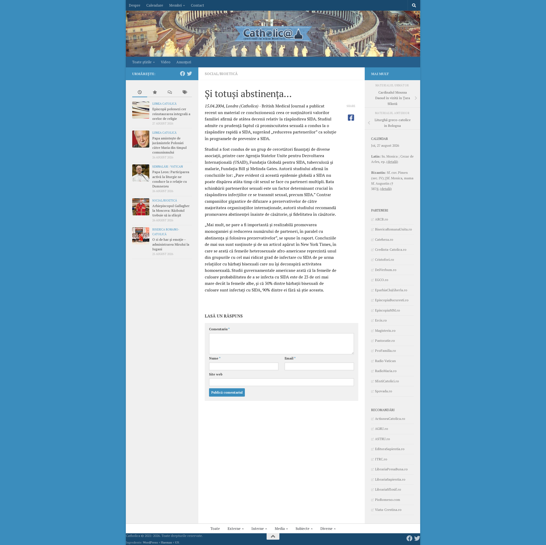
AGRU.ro (381, 428)
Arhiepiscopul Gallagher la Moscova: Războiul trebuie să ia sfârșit (171, 210)
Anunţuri (183, 61)
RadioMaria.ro (385, 370)
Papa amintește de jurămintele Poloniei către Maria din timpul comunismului (169, 145)
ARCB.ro (381, 219)
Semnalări (160, 166)
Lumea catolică (164, 104)
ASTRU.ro (382, 438)
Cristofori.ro (384, 259)
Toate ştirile (142, 61)
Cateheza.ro (384, 239)
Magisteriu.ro (385, 330)
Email (290, 358)
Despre (134, 5)
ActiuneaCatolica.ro (390, 418)
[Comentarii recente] (169, 92)
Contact (197, 5)
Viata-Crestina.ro (388, 509)
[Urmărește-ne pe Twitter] (189, 73)
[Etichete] (184, 92)
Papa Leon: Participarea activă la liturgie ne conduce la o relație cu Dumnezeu (170, 179)
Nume (215, 358)
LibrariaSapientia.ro (390, 479)
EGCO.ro (381, 279)
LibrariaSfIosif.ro (388, 489)
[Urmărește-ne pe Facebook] (182, 73)
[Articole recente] (139, 92)
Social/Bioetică (221, 73)
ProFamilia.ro (385, 350)
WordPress (150, 542)
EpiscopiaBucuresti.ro (391, 300)
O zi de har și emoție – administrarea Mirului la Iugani (170, 244)
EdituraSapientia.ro (389, 448)
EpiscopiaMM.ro (387, 310)
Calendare (154, 5)
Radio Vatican (385, 360)
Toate (215, 528)
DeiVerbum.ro (385, 269)
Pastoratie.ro (385, 340)
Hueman (166, 542)
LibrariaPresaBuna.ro (391, 469)
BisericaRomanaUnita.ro (393, 229)
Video (165, 61)
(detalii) (392, 161)
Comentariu (219, 329)
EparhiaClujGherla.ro (391, 290)
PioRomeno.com (387, 499)
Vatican (176, 166)
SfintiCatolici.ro (387, 381)
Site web (215, 374)
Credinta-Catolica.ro (390, 249)
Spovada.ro (383, 391)
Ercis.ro (381, 320)
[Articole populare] (154, 92)
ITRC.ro (381, 459)
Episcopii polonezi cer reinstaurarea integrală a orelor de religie (171, 114)
